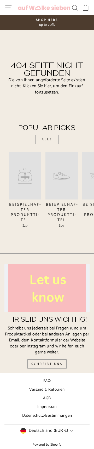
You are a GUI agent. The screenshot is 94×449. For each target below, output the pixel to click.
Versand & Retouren (46, 389)
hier (47, 86)
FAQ (47, 381)
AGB (47, 398)
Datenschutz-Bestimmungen (47, 415)
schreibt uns (46, 363)
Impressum (47, 406)
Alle (47, 139)
